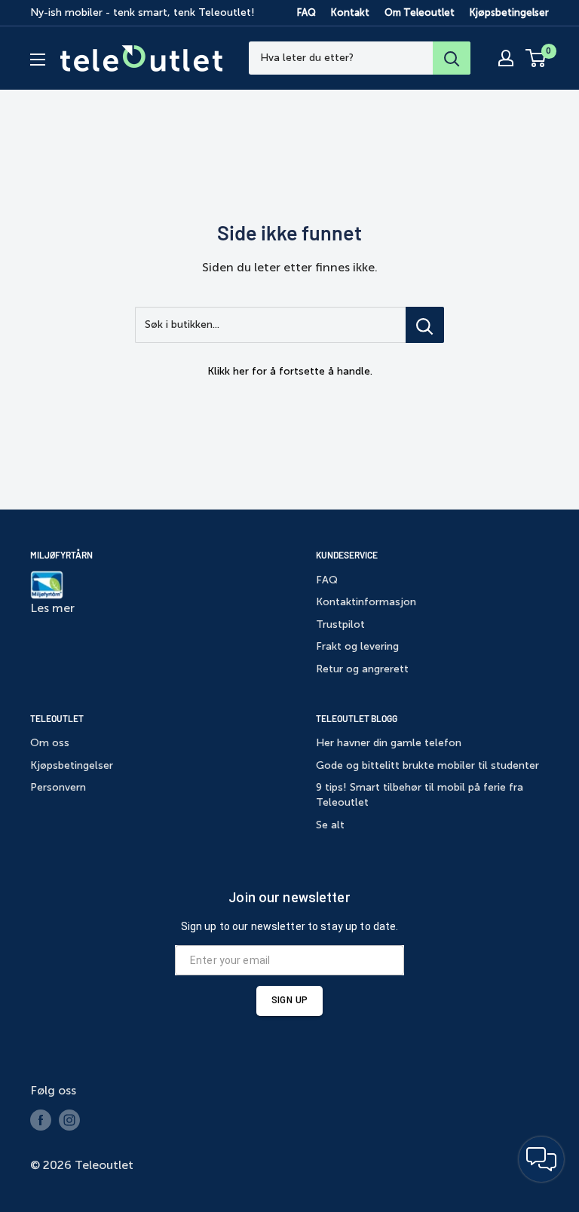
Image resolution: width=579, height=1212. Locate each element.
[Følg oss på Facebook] (40, 1120)
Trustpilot (340, 624)
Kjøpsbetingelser (509, 12)
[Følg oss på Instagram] (69, 1120)
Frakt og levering (357, 646)
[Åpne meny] (37, 60)
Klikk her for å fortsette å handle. (289, 371)
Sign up (289, 1000)
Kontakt (350, 12)
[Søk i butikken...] (425, 325)
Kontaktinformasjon (366, 601)
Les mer (52, 608)
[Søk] (451, 58)
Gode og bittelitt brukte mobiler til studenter (427, 765)
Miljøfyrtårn (61, 554)
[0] (536, 58)
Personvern (58, 787)
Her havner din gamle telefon (388, 742)
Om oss (49, 742)
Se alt (330, 825)
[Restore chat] (541, 1159)
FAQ (306, 12)
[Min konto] (505, 58)
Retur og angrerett (362, 669)
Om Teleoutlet (419, 12)
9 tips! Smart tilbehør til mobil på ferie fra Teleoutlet (419, 795)
